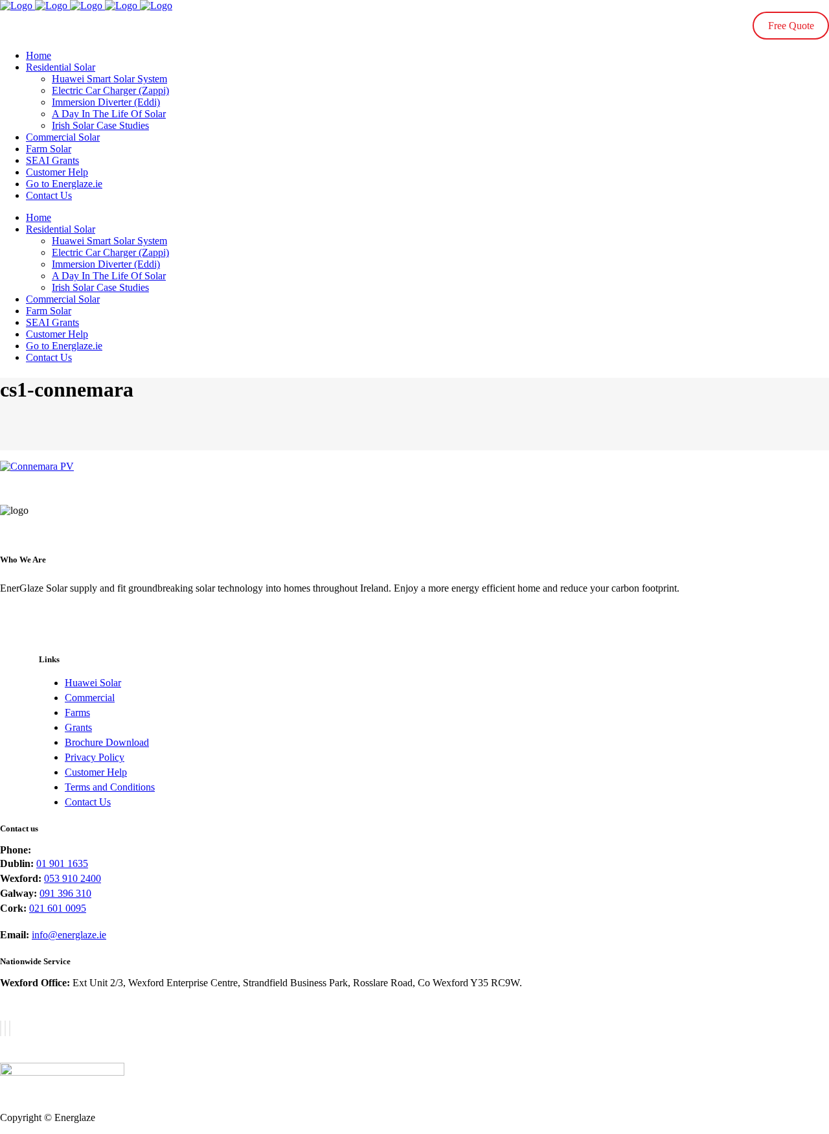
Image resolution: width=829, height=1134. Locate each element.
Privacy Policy (94, 757)
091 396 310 (65, 893)
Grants (78, 727)
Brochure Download (107, 742)
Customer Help (96, 772)
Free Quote (791, 25)
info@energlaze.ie (69, 934)
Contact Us (88, 801)
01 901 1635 (62, 863)
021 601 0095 (57, 908)
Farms (77, 712)
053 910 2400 (72, 878)
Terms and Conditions (110, 787)
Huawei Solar (93, 682)
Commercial (90, 697)
